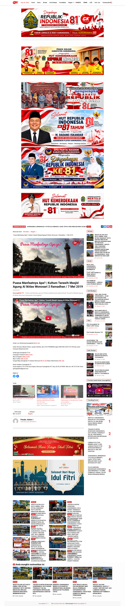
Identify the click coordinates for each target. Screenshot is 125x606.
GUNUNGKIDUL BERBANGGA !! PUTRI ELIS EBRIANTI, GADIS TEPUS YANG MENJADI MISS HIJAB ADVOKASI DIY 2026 (97, 459)
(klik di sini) (24, 359)
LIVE (91, 2)
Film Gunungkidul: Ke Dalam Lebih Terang (93, 325)
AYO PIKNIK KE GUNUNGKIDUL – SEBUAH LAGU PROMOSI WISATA (94, 282)
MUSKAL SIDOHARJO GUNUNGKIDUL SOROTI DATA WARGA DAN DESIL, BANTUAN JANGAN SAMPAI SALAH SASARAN (74, 533)
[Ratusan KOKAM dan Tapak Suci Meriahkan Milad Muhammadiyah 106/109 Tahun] (48, 391)
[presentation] (88, 227)
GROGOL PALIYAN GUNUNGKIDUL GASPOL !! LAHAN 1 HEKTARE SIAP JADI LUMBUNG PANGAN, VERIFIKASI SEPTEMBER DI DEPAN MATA (38, 534)
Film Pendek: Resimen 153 (95, 332)
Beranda (26, 231)
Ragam (70, 2)
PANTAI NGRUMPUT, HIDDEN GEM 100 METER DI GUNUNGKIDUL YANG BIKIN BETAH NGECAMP (102, 253)
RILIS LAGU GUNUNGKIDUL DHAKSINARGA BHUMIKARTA (91, 267)
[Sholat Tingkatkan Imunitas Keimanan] (24, 391)
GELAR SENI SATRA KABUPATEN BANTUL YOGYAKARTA (101, 355)
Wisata (45, 2)
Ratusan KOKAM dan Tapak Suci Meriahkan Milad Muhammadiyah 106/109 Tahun (46, 400)
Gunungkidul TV (18, 293)
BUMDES (78, 2)
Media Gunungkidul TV (80, 603)
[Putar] (89, 396)
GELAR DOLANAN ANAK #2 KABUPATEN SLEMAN (102, 363)
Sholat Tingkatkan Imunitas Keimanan (23, 398)
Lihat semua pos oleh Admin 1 (28, 421)
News (39, 2)
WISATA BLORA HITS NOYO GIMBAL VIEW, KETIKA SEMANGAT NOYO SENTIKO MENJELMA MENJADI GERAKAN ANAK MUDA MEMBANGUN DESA (38, 510)
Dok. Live (97, 2)
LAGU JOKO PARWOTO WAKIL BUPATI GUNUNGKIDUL (94, 274)
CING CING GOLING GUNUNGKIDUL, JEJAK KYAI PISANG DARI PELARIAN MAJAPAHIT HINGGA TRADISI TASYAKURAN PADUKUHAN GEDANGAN (102, 299)
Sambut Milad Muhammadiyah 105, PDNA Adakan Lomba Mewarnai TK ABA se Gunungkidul (71, 400)
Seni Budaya (53, 2)
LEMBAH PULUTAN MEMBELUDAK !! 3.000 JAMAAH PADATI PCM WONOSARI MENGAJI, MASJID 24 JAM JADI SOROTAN (95, 447)
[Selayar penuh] (110, 396)
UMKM (85, 2)
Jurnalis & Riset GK (59, 603)
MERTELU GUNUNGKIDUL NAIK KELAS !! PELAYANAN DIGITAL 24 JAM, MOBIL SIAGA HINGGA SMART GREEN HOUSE (96, 421)
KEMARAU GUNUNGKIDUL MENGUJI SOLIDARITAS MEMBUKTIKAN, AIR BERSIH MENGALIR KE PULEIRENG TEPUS (38, 521)
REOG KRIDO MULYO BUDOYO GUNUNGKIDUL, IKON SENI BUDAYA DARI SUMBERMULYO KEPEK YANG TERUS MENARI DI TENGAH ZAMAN (102, 315)
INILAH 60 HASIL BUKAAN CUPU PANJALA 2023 (103, 303)
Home (33, 2)
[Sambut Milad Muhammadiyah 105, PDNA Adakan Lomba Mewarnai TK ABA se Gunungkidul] (72, 391)
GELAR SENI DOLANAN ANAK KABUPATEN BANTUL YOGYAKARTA (102, 371)
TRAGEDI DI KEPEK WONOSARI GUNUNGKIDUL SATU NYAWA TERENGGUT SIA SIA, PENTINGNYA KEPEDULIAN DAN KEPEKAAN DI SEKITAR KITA (74, 511)
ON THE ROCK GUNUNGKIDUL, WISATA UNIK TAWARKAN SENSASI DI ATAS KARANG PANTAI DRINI (102, 246)
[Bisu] (107, 396)
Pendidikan (62, 2)
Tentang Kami (106, 2)
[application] (99, 390)
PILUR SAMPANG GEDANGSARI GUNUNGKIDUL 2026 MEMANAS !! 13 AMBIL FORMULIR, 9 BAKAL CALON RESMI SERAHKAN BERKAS (97, 470)
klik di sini (37, 343)
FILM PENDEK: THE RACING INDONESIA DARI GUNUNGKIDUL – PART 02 (94, 342)
